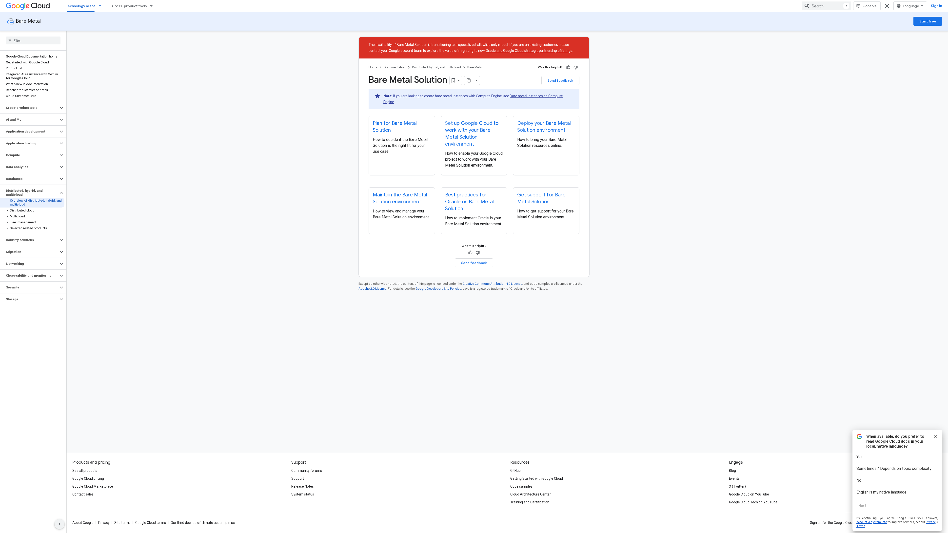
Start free (927, 21)
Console (870, 6)
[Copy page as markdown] (468, 80)
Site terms (122, 523)
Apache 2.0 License (372, 288)
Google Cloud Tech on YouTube (753, 502)
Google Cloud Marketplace (92, 486)
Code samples (521, 486)
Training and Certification (529, 502)
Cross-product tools (129, 6)
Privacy (104, 523)
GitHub (515, 471)
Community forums (306, 471)
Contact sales (83, 494)
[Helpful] (568, 67)
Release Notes (302, 486)
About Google (83, 523)
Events (734, 478)
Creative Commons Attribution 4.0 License (492, 284)
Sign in (936, 6)
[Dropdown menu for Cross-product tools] (153, 6)
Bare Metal (28, 21)
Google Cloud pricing (88, 478)
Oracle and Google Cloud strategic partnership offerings (529, 51)
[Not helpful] (575, 67)
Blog (732, 471)
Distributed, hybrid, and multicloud (436, 67)
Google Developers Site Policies (438, 288)
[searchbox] (33, 40)
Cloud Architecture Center (530, 494)
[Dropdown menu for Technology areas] (101, 6)
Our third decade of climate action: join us (203, 523)
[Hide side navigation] (59, 524)
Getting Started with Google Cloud (536, 478)
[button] (29, 108)
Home (373, 67)
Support (297, 478)
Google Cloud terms (150, 523)
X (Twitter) (737, 486)
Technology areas (81, 6)
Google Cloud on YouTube (749, 494)
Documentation (395, 67)
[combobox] (826, 5)
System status (302, 494)
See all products (84, 471)
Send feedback (560, 80)
